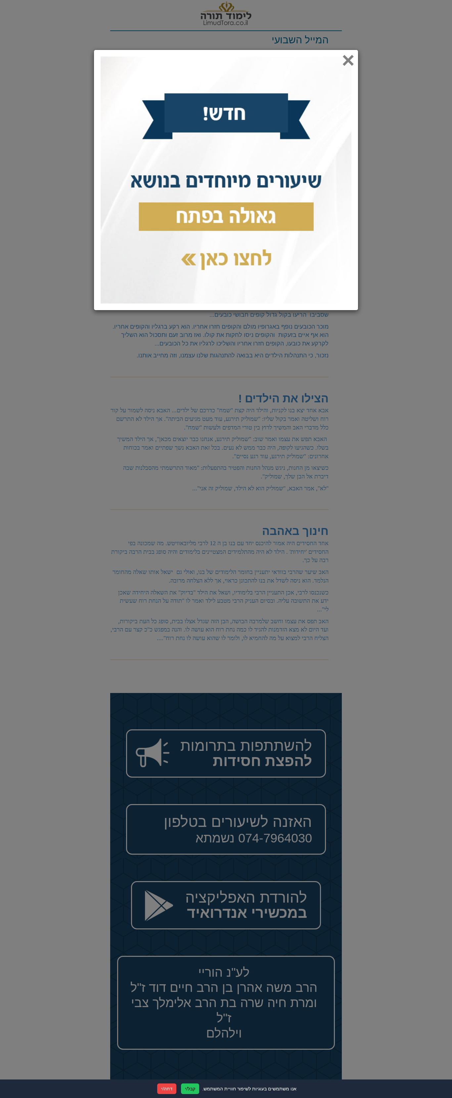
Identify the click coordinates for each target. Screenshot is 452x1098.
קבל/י (190, 1088)
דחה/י (166, 1088)
